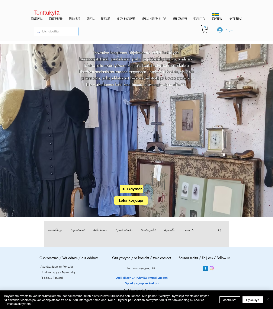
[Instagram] (211, 268)
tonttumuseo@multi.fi (141, 268)
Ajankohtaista (124, 230)
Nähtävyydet (148, 230)
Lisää (186, 230)
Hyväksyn (252, 300)
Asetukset (229, 300)
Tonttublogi (55, 230)
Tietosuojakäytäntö (18, 304)
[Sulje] (267, 300)
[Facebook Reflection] (205, 268)
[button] (205, 29)
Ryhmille (169, 230)
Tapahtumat (77, 230)
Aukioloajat (100, 230)
